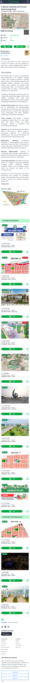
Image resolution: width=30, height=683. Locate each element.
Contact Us (18, 643)
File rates (3, 653)
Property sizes (4, 651)
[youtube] (8, 627)
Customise (15, 672)
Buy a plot (3, 645)
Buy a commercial (5, 647)
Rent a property (4, 649)
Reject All (15, 675)
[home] (2, 619)
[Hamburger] (1, 2)
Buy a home (3, 643)
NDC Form (18, 647)
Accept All (15, 678)
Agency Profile (4, 55)
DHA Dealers (18, 645)
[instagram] (2, 627)
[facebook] (5, 627)
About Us (18, 641)
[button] (27, 1)
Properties (3, 641)
